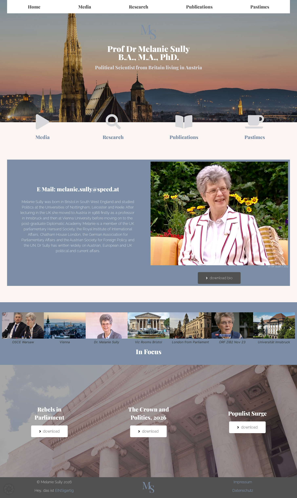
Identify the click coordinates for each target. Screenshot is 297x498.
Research (138, 7)
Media (84, 7)
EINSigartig (64, 490)
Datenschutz (242, 490)
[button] (6, 328)
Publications (199, 7)
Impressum (243, 482)
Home (34, 7)
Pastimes (259, 7)
